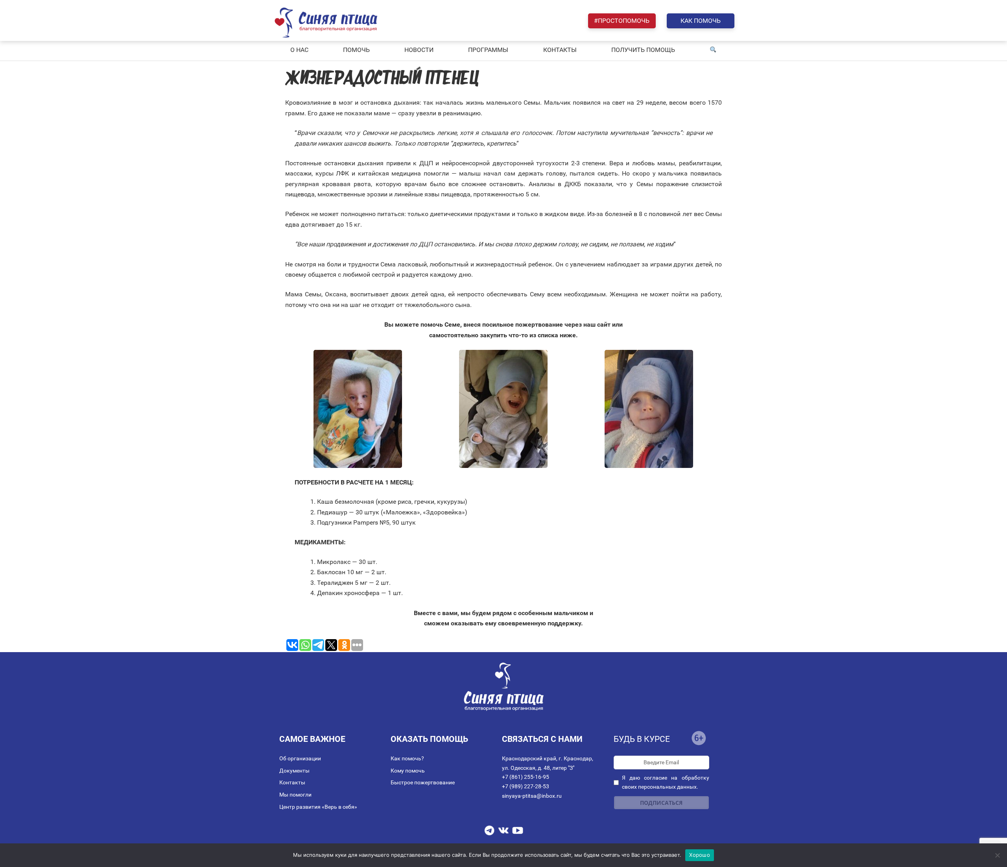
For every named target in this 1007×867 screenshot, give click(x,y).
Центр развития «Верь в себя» (318, 807)
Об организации (300, 758)
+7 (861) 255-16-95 (525, 777)
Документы (294, 770)
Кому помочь (408, 770)
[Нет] (997, 855)
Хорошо (699, 855)
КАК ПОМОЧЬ (701, 20)
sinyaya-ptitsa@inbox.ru (532, 796)
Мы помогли (295, 794)
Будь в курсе (642, 739)
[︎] (713, 50)
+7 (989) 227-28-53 (525, 786)
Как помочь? (407, 758)
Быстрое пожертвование (423, 782)
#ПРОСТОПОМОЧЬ (621, 20)
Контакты (292, 782)
